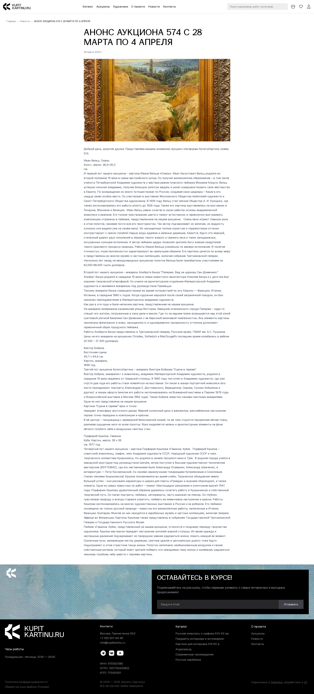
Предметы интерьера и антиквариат (199, 638)
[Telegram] (103, 653)
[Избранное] (301, 6)
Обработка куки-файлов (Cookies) (27, 686)
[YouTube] (120, 653)
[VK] (111, 653)
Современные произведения (194, 654)
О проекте (138, 6)
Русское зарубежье (188, 659)
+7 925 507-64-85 (111, 638)
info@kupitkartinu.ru (112, 642)
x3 (305, 682)
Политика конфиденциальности (26, 682)
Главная (11, 21)
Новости (154, 6)
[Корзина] (293, 6)
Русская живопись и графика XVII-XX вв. (202, 633)
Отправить (291, 604)
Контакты (169, 6)
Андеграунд (183, 649)
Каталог (88, 6)
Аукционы (103, 6)
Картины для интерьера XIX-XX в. (197, 644)
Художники (120, 6)
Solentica (276, 682)
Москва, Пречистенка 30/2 (117, 633)
